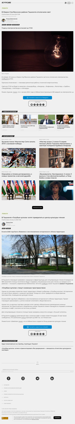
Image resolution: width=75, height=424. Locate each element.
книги (3, 228)
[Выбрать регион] (66, 3)
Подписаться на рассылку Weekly (10, 369)
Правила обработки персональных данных (14, 394)
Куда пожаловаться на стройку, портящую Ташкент (20, 344)
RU (69, 3)
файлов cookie (35, 419)
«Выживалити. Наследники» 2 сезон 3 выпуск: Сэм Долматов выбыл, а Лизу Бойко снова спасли (55, 176)
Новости (5, 8)
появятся (13, 316)
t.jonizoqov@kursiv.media (12, 21)
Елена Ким (9, 222)
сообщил (45, 283)
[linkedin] (52, 378)
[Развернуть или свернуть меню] (72, 3)
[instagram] (23, 378)
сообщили (5, 79)
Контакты (6, 397)
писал (15, 92)
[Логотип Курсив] (6, 2)
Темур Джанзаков (11, 19)
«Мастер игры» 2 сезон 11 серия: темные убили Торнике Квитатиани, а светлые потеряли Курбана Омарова (55, 144)
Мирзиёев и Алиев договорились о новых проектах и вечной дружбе (17, 175)
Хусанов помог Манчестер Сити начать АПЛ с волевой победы (18, 143)
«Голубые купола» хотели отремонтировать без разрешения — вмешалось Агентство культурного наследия (36, 349)
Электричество (15, 24)
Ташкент (9, 24)
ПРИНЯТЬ (57, 417)
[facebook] (8, 378)
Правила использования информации (12, 388)
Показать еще (37, 207)
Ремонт (4, 24)
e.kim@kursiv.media (10, 225)
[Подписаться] (72, 371)
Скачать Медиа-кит (8, 400)
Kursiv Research (7, 403)
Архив (5, 391)
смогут (23, 317)
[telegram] (37, 378)
